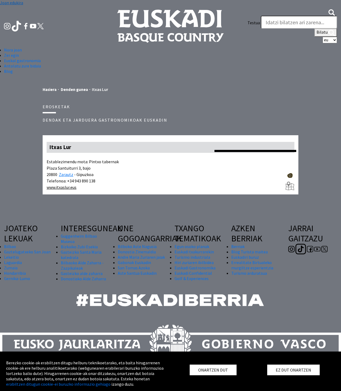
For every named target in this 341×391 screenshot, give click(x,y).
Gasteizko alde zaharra (82, 273)
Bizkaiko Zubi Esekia (79, 246)
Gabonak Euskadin (134, 262)
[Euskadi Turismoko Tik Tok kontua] (17, 25)
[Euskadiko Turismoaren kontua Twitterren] (40, 25)
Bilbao (10, 246)
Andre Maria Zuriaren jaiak (141, 257)
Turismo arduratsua (249, 273)
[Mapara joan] (289, 186)
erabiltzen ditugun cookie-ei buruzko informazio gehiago (58, 384)
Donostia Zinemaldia (137, 251)
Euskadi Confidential (193, 273)
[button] (331, 12)
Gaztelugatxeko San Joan (27, 251)
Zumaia (11, 267)
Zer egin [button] (11, 55)
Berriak (238, 246)
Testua (253, 22)
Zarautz (66, 174)
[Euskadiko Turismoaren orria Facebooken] (26, 25)
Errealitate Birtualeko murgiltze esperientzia (252, 265)
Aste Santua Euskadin (137, 273)
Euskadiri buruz (245, 257)
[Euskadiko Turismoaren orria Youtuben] (33, 25)
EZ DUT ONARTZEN (293, 370)
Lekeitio (11, 257)
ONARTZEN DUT (213, 370)
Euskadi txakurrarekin (194, 251)
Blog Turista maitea (249, 251)
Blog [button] (8, 71)
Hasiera (49, 89)
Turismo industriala (192, 257)
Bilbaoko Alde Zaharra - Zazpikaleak (82, 265)
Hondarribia (15, 273)
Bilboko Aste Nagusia (137, 246)
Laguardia (13, 262)
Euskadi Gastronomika (195, 267)
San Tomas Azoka (134, 267)
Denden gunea (74, 89)
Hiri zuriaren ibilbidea (194, 262)
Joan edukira (11, 2)
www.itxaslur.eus (61, 187)
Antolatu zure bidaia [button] (22, 66)
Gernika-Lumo (17, 278)
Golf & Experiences (191, 278)
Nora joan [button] (13, 50)
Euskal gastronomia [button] (22, 60)
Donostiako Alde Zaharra (83, 278)
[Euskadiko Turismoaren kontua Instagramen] (7, 25)
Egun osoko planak (191, 246)
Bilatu (322, 32)
